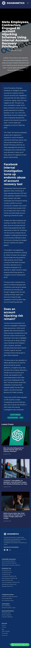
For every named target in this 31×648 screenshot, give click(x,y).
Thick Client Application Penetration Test (10, 582)
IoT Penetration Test (6, 574)
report (17, 113)
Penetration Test (6, 568)
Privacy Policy (5, 633)
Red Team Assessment (6, 614)
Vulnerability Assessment (9, 559)
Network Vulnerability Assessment (9, 563)
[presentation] (15, 435)
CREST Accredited (6, 631)
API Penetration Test (6, 570)
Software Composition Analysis (8, 607)
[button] (19, 644)
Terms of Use (4, 635)
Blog (3, 629)
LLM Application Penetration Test (9, 576)
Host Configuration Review (8, 600)
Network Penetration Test (7, 580)
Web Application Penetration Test (9, 584)
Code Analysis (6, 603)
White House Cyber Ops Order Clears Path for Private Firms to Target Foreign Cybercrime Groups (14, 516)
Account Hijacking (15, 414)
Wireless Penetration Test (7, 586)
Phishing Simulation (6, 612)
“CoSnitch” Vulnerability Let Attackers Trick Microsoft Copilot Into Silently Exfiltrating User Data (15, 482)
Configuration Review (8, 594)
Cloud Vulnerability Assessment (8, 561)
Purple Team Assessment (7, 616)
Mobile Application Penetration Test (9, 578)
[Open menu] (27, 3)
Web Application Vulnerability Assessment (11, 565)
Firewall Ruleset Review (7, 598)
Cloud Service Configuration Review (9, 596)
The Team (4, 627)
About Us (4, 625)
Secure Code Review (6, 605)
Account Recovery (13, 417)
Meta (21, 417)
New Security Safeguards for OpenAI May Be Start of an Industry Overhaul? (13, 449)
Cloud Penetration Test (7, 572)
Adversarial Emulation (8, 611)
